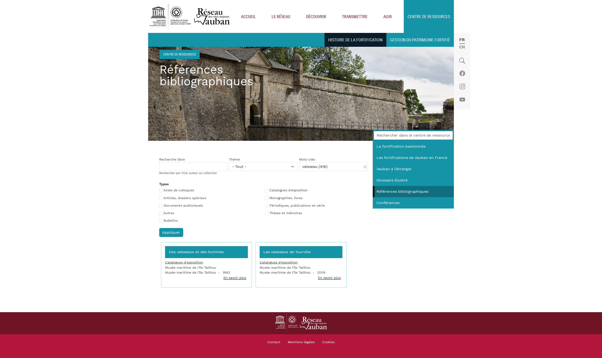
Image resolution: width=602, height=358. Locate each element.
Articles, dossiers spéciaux (184, 198)
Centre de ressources (429, 16)
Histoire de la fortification (355, 40)
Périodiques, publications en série (297, 205)
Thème (234, 159)
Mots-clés (307, 159)
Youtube (462, 99)
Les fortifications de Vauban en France (411, 158)
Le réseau (281, 16)
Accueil (248, 16)
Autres (168, 213)
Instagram (462, 86)
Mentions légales (301, 342)
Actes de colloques (178, 190)
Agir (387, 16)
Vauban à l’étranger (394, 169)
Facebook (462, 73)
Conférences (388, 203)
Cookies (328, 342)
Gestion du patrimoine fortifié (420, 40)
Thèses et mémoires (285, 213)
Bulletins (171, 220)
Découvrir (316, 16)
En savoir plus (234, 277)
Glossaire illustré (392, 180)
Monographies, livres (285, 198)
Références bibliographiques (402, 191)
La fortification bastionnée (401, 146)
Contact (273, 342)
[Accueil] (191, 16)
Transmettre (355, 16)
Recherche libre (172, 159)
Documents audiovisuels (183, 205)
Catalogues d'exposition (288, 190)
